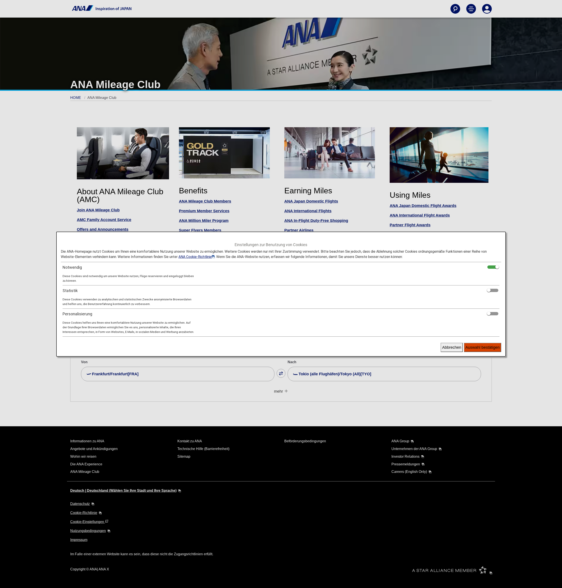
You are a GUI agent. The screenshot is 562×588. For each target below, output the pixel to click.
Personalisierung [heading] (77, 314)
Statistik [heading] (70, 290)
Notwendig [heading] (72, 267)
